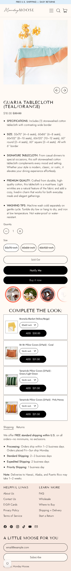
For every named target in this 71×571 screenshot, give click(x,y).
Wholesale (45, 499)
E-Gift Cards (10, 505)
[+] (20, 231)
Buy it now (35, 280)
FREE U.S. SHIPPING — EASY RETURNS (35, 1)
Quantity (7, 224)
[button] (58, 10)
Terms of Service (12, 516)
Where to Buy (47, 505)
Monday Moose (21, 566)
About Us (8, 493)
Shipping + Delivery (50, 510)
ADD (33, 333)
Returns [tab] (20, 427)
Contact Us (9, 499)
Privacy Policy (11, 510)
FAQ (41, 493)
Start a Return (46, 516)
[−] (6, 231)
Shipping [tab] (8, 427)
